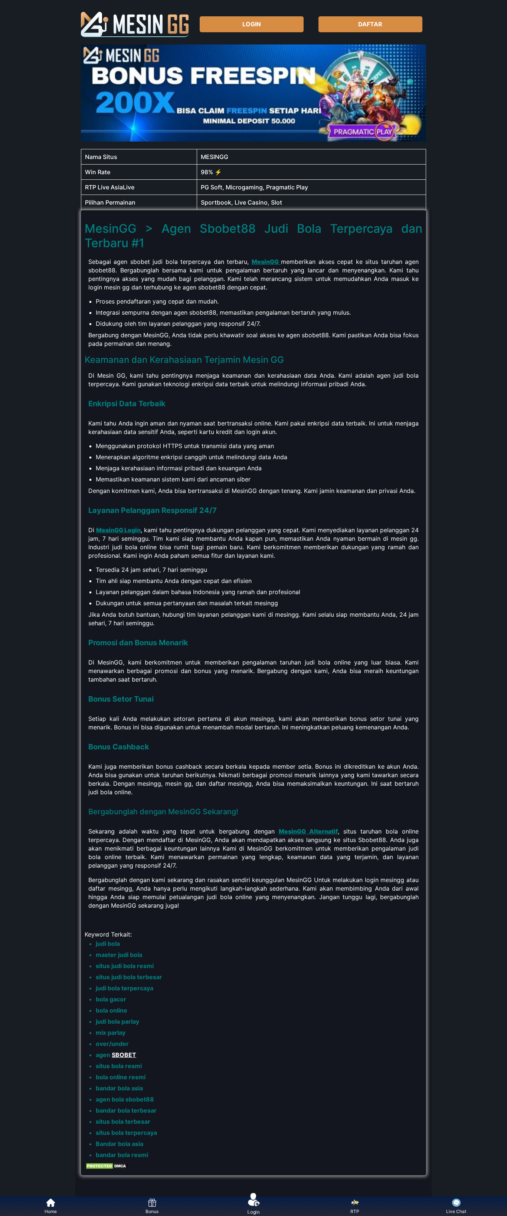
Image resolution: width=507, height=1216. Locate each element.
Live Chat (456, 1211)
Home (51, 1211)
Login (253, 1211)
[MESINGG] (135, 24)
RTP (354, 1211)
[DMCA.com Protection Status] (107, 1168)
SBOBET (124, 1054)
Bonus (151, 1211)
